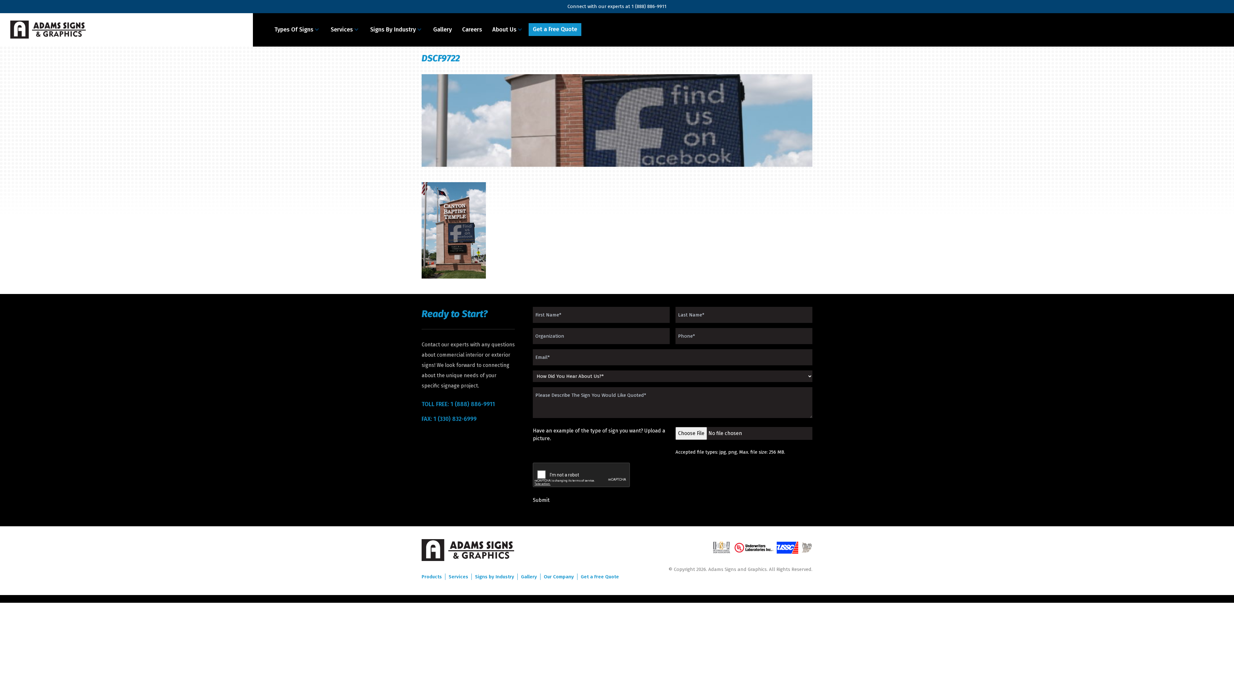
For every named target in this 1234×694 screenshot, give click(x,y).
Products (432, 577)
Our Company (559, 577)
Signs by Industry (494, 577)
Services (342, 29)
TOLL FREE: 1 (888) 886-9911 (458, 404)
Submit (541, 500)
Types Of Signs (293, 29)
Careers (472, 29)
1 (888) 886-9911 (648, 6)
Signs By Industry (393, 29)
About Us (504, 29)
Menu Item (600, 29)
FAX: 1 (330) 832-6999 (449, 419)
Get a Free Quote (555, 29)
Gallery (442, 29)
